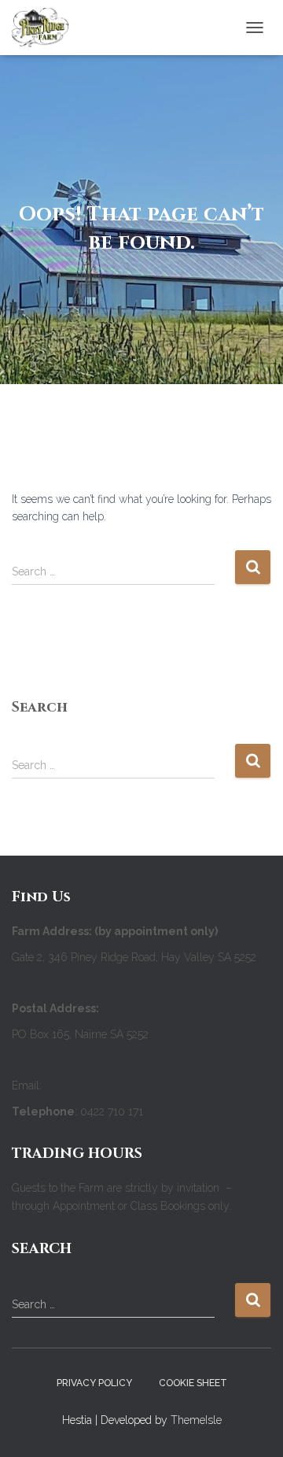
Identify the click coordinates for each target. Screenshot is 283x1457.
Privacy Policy (94, 1383)
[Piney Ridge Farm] (46, 27)
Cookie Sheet (193, 1383)
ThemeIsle (196, 1420)
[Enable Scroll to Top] (252, 1425)
